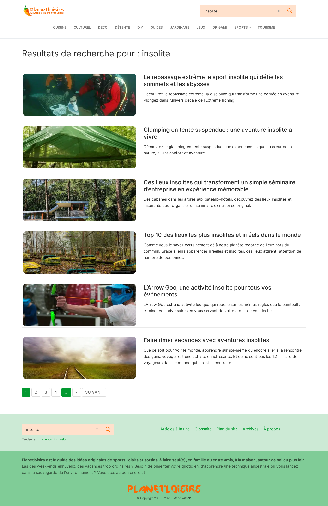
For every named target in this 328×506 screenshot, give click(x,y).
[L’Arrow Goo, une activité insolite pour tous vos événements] (79, 305)
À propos (271, 428)
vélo (63, 439)
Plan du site (227, 428)
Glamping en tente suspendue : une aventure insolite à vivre (218, 133)
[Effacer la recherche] (279, 11)
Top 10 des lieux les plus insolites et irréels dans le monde (222, 234)
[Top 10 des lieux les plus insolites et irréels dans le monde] (79, 252)
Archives (250, 428)
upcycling (51, 439)
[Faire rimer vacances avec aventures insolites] (79, 358)
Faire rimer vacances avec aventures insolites (206, 340)
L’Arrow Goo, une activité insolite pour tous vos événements (207, 291)
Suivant (94, 392)
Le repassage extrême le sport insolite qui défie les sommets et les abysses (213, 80)
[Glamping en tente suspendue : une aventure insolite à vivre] (79, 147)
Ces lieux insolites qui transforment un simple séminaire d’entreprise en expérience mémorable (219, 186)
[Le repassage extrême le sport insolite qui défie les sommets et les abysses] (79, 95)
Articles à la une (175, 428)
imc (41, 439)
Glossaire (203, 428)
